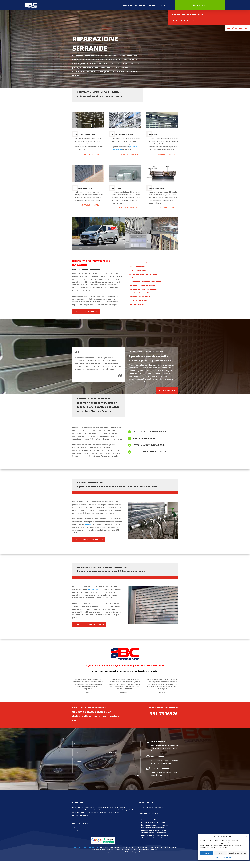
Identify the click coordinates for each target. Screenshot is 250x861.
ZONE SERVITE (153, 5)
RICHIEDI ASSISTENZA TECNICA (88, 539)
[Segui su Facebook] (76, 829)
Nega (220, 853)
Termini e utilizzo (88, 847)
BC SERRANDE (127, 5)
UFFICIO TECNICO (167, 391)
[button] (246, 836)
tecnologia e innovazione (126, 208)
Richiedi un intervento (183, 20)
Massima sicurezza (166, 154)
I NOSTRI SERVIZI (139, 5)
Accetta (206, 853)
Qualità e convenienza (237, 28)
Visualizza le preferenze (237, 853)
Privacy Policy (77, 847)
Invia (137, 775)
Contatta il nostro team (90, 205)
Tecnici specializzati (91, 154)
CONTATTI (164, 5)
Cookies (97, 847)
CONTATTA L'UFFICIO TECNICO (89, 624)
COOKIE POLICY (218, 857)
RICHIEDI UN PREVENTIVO (86, 311)
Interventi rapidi (167, 208)
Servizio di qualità (129, 154)
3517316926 (201, 5)
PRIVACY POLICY (227, 857)
